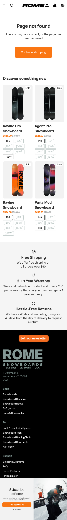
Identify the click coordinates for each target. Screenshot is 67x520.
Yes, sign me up (16, 504)
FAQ (5, 466)
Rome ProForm (11, 471)
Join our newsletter (33, 338)
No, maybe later (17, 509)
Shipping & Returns (13, 461)
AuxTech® (8, 446)
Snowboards (10, 394)
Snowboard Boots (13, 403)
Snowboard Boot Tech (15, 442)
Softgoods (9, 408)
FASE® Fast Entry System (17, 428)
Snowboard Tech (12, 432)
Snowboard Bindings (14, 399)
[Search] (12, 5)
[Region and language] (63, 5)
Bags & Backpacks (13, 413)
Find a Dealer (10, 475)
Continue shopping (33, 52)
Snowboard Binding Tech (17, 437)
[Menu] (4, 5)
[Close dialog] (64, 481)
